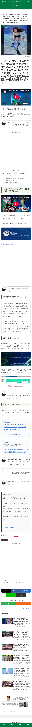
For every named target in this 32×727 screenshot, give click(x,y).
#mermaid (14, 424)
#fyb (10, 429)
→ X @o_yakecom (9, 527)
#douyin (6, 429)
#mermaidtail (22, 427)
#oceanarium (16, 429)
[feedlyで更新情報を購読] (8, 603)
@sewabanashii (8, 442)
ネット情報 (5, 540)
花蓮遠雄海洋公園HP (7, 244)
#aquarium (20, 424)
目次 (14, 170)
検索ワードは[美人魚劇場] (10, 182)
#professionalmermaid (10, 427)
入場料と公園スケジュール (12, 180)
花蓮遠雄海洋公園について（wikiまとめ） (16, 178)
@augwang (7, 422)
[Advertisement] (16, 150)
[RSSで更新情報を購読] (23, 603)
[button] (21, 595)
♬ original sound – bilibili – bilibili (13, 434)
